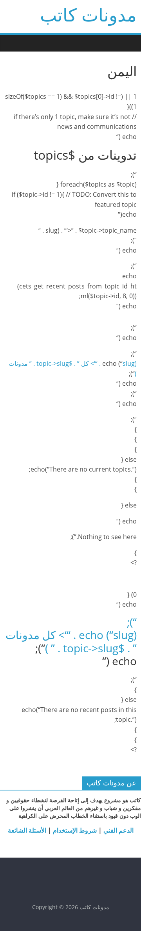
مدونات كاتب (88, 14)
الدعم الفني (118, 830)
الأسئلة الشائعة (27, 830)
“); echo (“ (108, 628)
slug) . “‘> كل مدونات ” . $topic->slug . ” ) (71, 641)
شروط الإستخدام (74, 830)
